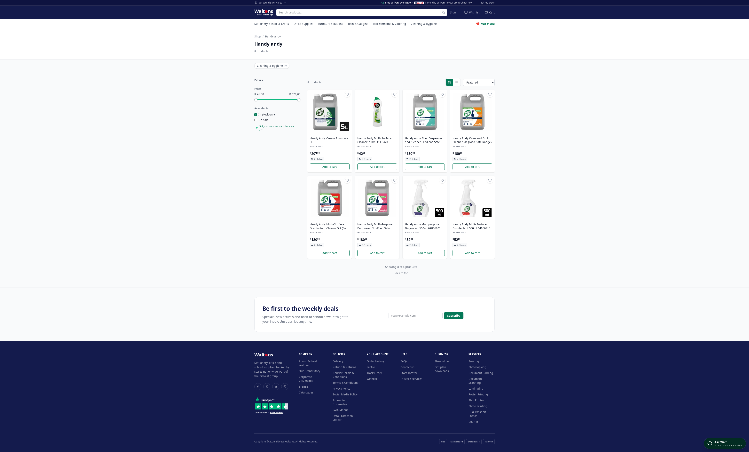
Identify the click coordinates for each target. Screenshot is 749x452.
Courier (473, 422)
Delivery (338, 361)
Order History (375, 361)
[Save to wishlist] (347, 94)
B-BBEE (303, 386)
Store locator (409, 373)
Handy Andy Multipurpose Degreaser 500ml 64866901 (423, 226)
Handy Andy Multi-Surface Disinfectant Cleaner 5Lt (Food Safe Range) (329, 226)
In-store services (411, 379)
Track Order (374, 373)
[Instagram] (284, 386)
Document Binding (481, 373)
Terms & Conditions (345, 383)
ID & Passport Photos (477, 414)
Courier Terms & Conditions (343, 375)
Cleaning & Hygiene (424, 24)
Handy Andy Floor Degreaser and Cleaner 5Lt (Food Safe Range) (423, 140)
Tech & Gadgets (358, 24)
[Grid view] (449, 82)
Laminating (476, 388)
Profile (371, 367)
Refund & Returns (344, 367)
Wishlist (372, 379)
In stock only (266, 114)
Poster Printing (478, 394)
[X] (266, 386)
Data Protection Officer (343, 418)
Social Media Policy (345, 394)
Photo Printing (478, 406)
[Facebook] (257, 386)
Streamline (442, 361)
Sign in (454, 12)
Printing (474, 361)
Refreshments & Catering (389, 24)
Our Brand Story (309, 371)
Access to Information (340, 402)
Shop (257, 36)
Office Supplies (303, 24)
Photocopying (477, 367)
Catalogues (306, 392)
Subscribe (453, 315)
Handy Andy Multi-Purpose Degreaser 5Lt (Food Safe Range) (374, 226)
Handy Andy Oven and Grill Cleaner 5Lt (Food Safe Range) (472, 140)
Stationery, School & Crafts (271, 24)
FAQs (404, 361)
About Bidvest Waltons (308, 363)
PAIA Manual (341, 410)
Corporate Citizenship (306, 379)
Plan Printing (477, 400)
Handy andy (317, 146)
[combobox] (361, 12)
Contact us (407, 367)
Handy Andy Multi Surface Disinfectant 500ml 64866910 (471, 226)
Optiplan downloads (442, 369)
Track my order (486, 2)
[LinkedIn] (275, 386)
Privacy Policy (341, 388)
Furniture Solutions (330, 24)
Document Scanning (475, 381)
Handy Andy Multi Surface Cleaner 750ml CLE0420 (374, 140)
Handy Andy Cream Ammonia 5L (329, 140)
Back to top (401, 273)
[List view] (456, 82)
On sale (263, 120)
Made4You (485, 24)
